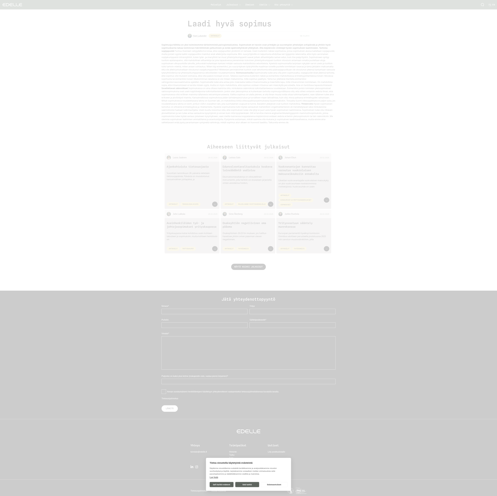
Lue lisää (214, 477)
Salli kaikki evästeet (221, 484)
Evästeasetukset (274, 484)
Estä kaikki (247, 484)
